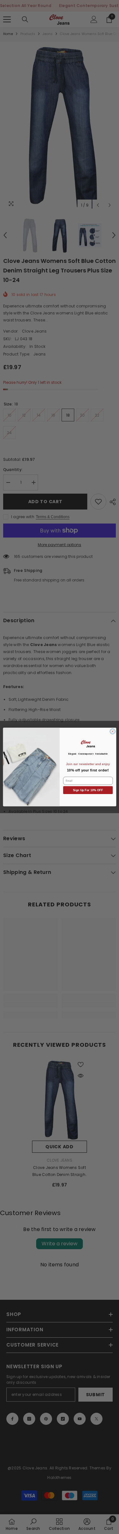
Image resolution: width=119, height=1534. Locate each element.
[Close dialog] (112, 731)
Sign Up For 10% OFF (88, 790)
